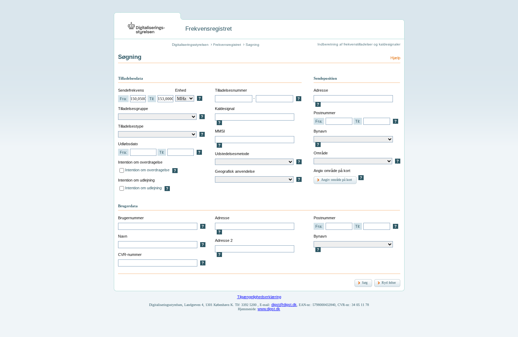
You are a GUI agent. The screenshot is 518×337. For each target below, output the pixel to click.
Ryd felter (389, 282)
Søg (365, 282)
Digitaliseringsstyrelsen (190, 45)
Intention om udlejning (143, 188)
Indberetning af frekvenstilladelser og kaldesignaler (358, 44)
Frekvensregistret (227, 45)
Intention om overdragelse (147, 170)
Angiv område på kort (336, 180)
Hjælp (395, 58)
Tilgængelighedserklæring (259, 297)
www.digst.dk (269, 309)
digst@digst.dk (284, 304)
